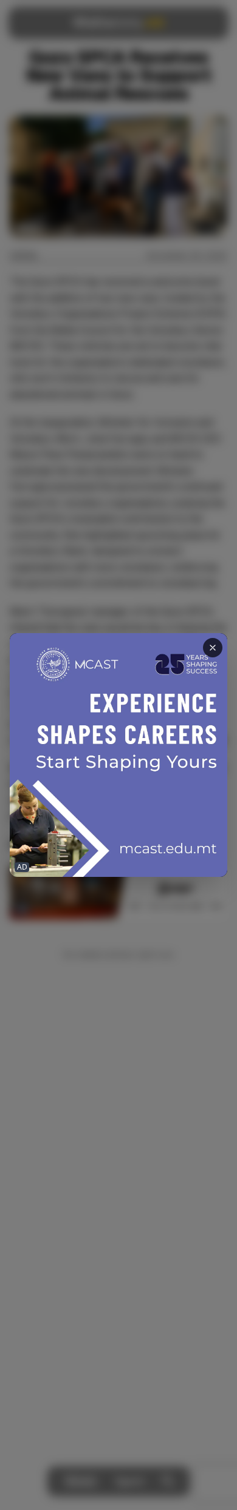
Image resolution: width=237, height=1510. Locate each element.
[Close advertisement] (212, 647)
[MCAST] (118, 755)
